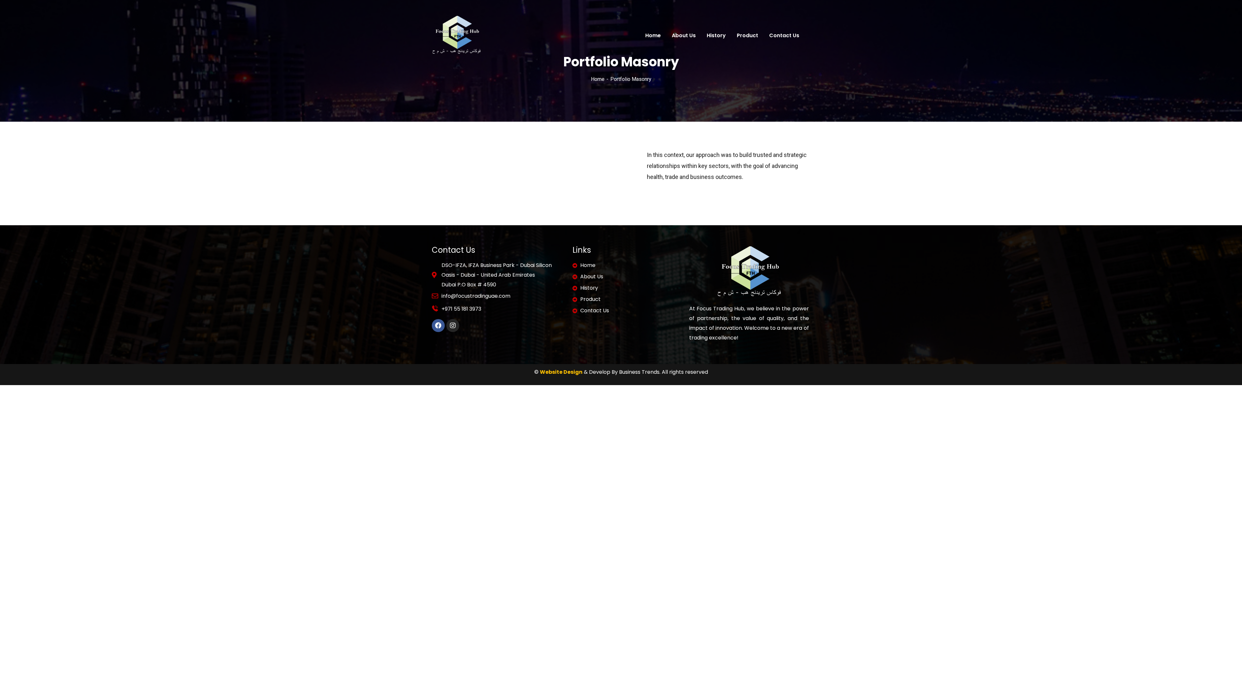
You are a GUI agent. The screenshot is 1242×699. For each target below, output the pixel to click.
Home (598, 79)
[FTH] (456, 35)
